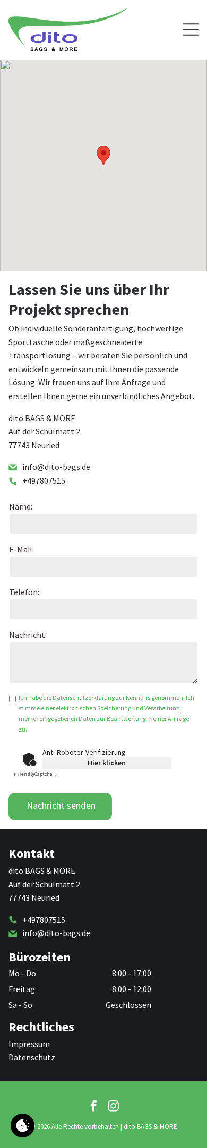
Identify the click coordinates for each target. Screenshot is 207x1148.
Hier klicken (107, 762)
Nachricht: (28, 634)
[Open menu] (191, 30)
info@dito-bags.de (56, 466)
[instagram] (113, 1107)
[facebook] (93, 1107)
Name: (20, 506)
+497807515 (43, 480)
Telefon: (24, 592)
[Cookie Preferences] (22, 1125)
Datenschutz (31, 1057)
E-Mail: (21, 549)
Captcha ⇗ (36, 774)
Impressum (29, 1044)
